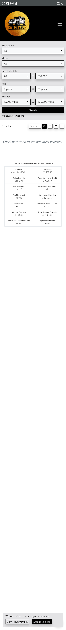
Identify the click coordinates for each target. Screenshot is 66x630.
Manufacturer (8, 45)
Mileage (6, 96)
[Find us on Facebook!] (8, 3)
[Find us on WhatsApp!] (4, 3)
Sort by (33, 126)
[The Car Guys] (17, 23)
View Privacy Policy (17, 621)
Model (5, 58)
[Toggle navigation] (60, 24)
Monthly (13, 71)
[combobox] (33, 51)
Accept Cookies (41, 621)
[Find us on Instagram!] (12, 3)
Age (4, 83)
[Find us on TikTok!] (17, 3)
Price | (9, 71)
